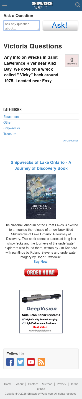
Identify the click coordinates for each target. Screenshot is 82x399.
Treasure (9, 133)
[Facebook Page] (10, 362)
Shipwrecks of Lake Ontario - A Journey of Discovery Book (41, 165)
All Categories (71, 140)
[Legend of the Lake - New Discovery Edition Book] (41, 196)
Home (8, 384)
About (19, 384)
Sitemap (47, 384)
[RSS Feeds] (41, 362)
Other (7, 122)
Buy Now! (41, 261)
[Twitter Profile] (20, 362)
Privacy (61, 384)
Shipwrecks (11, 128)
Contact (33, 384)
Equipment (11, 116)
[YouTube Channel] (31, 362)
